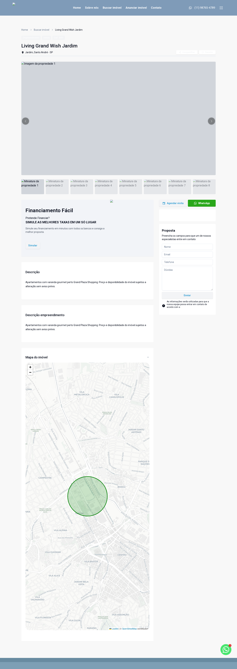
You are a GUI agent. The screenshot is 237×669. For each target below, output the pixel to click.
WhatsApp (204, 203)
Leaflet (114, 628)
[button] (25, 121)
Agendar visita (175, 203)
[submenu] (221, 8)
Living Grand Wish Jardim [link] (69, 29)
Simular (32, 245)
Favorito (209, 52)
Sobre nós (92, 7)
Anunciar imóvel (136, 7)
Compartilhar (188, 52)
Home (77, 7)
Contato (156, 7)
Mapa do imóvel (37, 357)
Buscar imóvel (112, 7)
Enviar (187, 295)
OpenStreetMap (129, 628)
